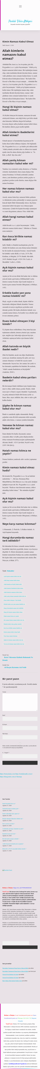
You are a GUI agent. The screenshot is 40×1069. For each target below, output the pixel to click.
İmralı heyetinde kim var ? (9, 803)
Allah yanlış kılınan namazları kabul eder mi (15, 596)
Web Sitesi (5, 733)
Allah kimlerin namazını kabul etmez (13, 592)
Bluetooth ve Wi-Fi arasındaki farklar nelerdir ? (14, 849)
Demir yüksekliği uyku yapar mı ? (11, 813)
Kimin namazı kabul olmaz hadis (12, 632)
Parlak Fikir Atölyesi (20, 21)
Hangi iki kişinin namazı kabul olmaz (13, 612)
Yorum (4, 692)
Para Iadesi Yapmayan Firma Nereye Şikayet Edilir (15, 968)
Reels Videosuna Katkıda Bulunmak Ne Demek (17, 658)
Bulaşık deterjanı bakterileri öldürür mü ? (12, 818)
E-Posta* (4, 724)
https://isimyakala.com (7, 774)
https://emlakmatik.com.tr (23, 774)
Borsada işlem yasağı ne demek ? (10, 839)
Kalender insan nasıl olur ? (9, 834)
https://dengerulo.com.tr (8, 776)
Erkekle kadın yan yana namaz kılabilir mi (14, 604)
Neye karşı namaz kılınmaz (10, 636)
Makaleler (10, 571)
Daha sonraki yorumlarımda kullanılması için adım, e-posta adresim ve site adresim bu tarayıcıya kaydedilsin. (19, 746)
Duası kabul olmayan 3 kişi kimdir (12, 600)
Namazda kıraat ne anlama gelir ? (10, 808)
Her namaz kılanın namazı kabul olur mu (14, 620)
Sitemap (19, 776)
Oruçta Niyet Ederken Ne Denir (10, 974)
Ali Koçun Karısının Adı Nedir (15, 667)
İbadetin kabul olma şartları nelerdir (13, 624)
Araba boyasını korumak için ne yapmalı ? (13, 844)
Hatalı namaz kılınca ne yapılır (11, 616)
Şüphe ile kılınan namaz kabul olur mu (13, 640)
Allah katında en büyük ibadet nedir (13, 584)
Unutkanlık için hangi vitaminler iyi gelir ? (13, 828)
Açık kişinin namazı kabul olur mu (12, 576)
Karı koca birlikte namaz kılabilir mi (13, 628)
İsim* (3, 715)
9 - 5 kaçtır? (5, 752)
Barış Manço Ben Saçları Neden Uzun (12, 980)
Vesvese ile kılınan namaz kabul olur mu (14, 644)
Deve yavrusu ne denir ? (8, 823)
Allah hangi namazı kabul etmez (12, 580)
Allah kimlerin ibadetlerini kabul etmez (13, 588)
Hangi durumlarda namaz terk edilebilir (13, 608)
